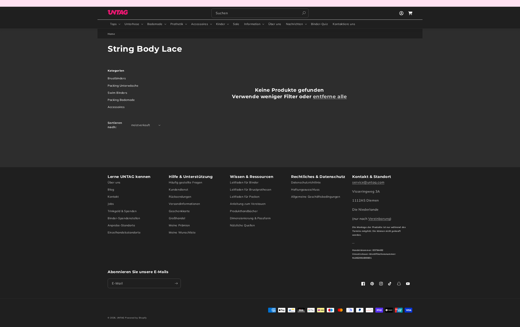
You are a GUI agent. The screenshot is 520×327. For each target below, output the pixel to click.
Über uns (114, 182)
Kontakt (113, 196)
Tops (113, 24)
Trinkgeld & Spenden (122, 211)
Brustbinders (117, 78)
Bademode (154, 24)
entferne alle (330, 96)
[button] (115, 24)
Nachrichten (294, 24)
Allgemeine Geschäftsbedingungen (315, 196)
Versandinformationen (184, 204)
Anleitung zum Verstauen (248, 204)
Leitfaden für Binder (244, 182)
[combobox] (260, 13)
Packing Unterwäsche (123, 85)
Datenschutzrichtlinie (306, 182)
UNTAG (121, 317)
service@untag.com (368, 182)
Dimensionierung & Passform (250, 218)
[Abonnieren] (176, 283)
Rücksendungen (180, 196)
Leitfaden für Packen (245, 196)
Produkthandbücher (244, 211)
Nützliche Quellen (242, 225)
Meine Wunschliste (182, 232)
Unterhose (132, 24)
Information (252, 24)
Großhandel (177, 218)
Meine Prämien (179, 225)
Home (111, 33)
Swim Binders (117, 93)
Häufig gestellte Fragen (185, 182)
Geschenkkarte (179, 211)
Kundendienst (178, 189)
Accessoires (199, 24)
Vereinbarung (379, 219)
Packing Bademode (121, 100)
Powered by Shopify (136, 317)
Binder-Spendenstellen (124, 218)
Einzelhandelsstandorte (124, 232)
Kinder (220, 24)
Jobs (111, 204)
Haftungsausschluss (305, 189)
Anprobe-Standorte (121, 225)
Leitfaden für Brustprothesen (250, 189)
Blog (111, 189)
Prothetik (176, 24)
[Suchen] (303, 13)
